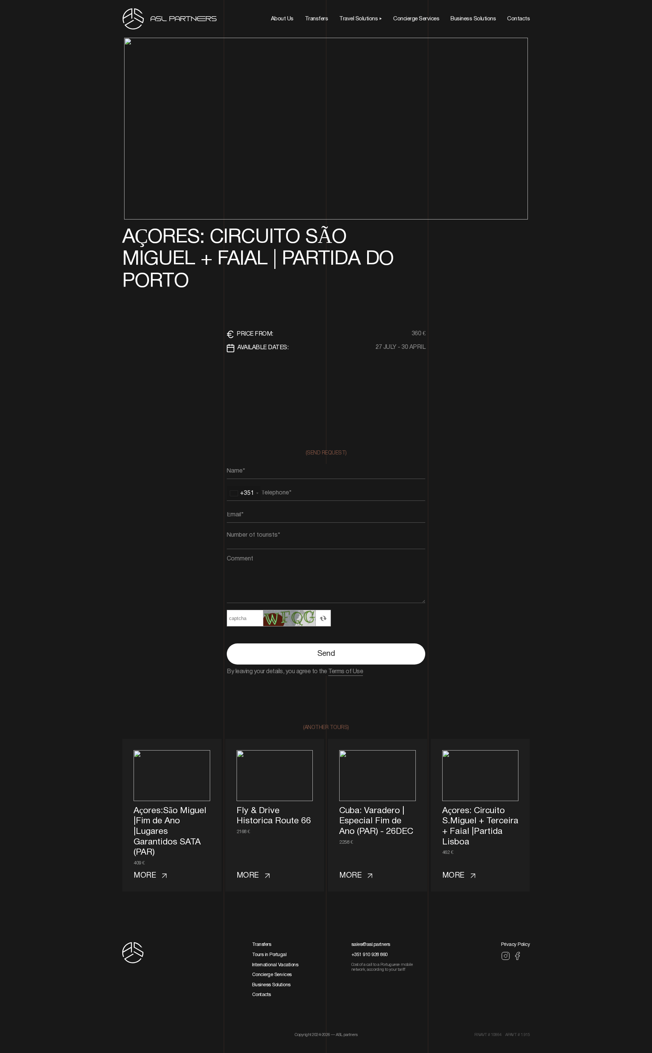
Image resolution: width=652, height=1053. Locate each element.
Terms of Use (345, 671)
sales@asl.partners (370, 944)
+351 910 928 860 (369, 955)
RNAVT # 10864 (487, 1035)
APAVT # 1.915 (517, 1035)
